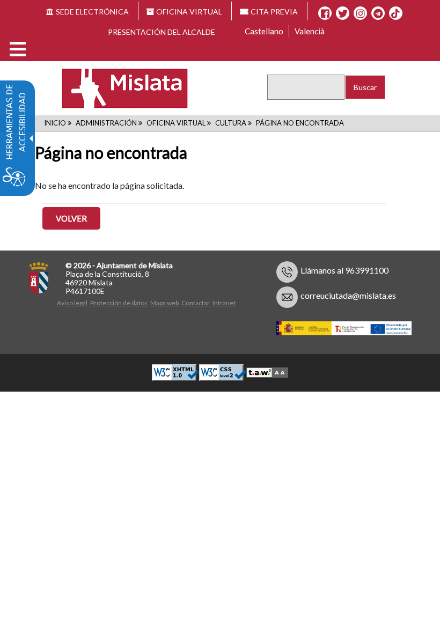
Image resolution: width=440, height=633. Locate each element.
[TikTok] (395, 13)
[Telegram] (378, 13)
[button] (18, 49)
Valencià (310, 31)
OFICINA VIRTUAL (189, 11)
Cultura (230, 123)
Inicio (55, 123)
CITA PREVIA (274, 11)
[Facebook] (324, 13)
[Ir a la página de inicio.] (118, 87)
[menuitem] (73, 302)
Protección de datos (119, 303)
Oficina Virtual (176, 123)
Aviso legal (72, 303)
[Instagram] (360, 13)
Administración (106, 123)
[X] (343, 13)
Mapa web (164, 303)
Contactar (195, 303)
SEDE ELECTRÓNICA (92, 11)
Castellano (264, 31)
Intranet (224, 303)
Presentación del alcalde (161, 31)
